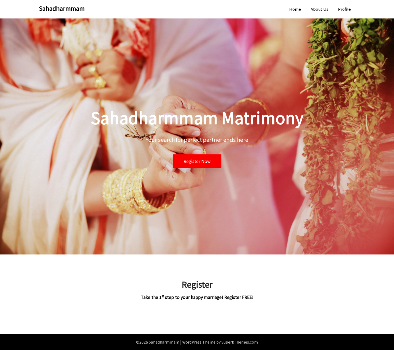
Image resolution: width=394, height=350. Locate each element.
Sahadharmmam (62, 8)
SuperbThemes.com (239, 342)
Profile (344, 9)
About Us (319, 9)
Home (295, 9)
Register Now (197, 161)
